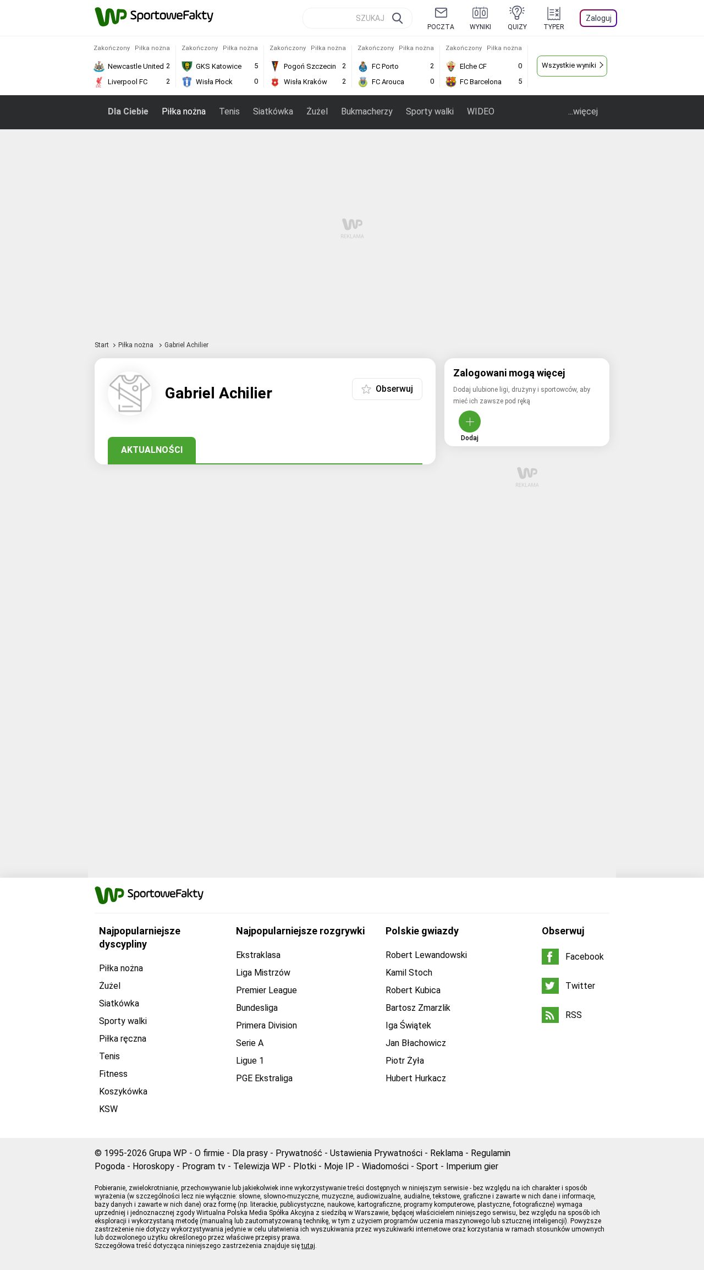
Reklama (446, 1153)
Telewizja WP (259, 1166)
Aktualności (152, 450)
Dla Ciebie (128, 111)
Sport (427, 1166)
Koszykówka (123, 1091)
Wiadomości (385, 1166)
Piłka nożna (184, 111)
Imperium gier (472, 1166)
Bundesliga (257, 1008)
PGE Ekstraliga (264, 1078)
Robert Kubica (413, 990)
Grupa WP (168, 1153)
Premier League (266, 990)
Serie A (249, 1043)
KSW (108, 1109)
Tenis (229, 111)
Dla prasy (250, 1153)
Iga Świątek (408, 1025)
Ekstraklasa (258, 955)
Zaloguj (599, 18)
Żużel (317, 111)
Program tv (204, 1166)
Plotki (304, 1166)
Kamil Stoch (409, 972)
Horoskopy (153, 1166)
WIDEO (480, 111)
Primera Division (266, 1025)
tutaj (308, 1246)
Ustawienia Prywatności (376, 1153)
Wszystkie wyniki (569, 65)
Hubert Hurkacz (416, 1078)
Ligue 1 (250, 1060)
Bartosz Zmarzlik (418, 1008)
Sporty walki (430, 111)
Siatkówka (273, 111)
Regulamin (490, 1153)
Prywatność (299, 1153)
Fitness (113, 1074)
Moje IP (339, 1166)
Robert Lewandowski (426, 955)
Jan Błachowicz (416, 1043)
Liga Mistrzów (263, 972)
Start (102, 345)
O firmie (209, 1153)
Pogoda (110, 1166)
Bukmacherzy (367, 111)
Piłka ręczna (122, 1038)
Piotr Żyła (405, 1060)
